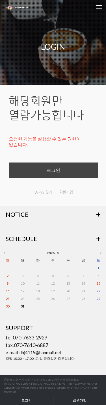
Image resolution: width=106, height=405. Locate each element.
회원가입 (66, 192)
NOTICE (17, 214)
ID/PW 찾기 (43, 192)
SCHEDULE (21, 238)
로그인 (53, 170)
